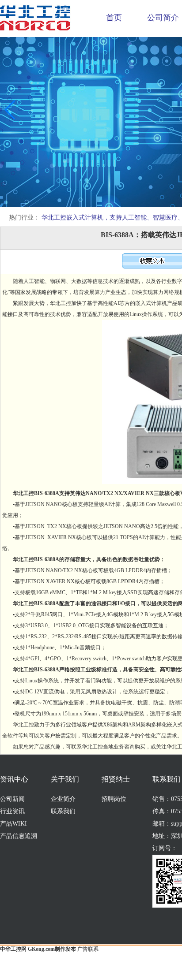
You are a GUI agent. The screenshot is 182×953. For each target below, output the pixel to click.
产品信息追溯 (18, 836)
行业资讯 (12, 811)
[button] (10, 109)
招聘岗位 (114, 799)
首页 (114, 17)
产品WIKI (13, 823)
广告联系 (88, 949)
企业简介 (63, 799)
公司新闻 (12, 799)
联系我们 (63, 811)
